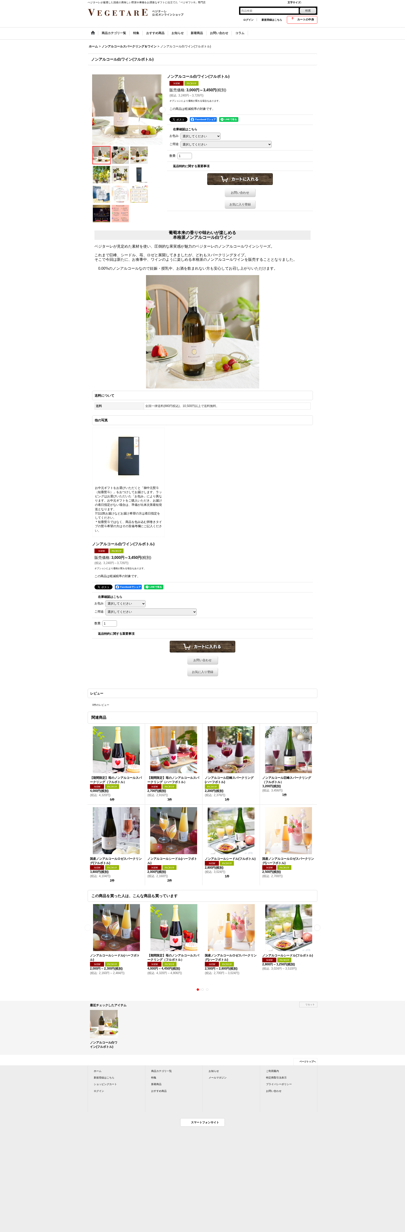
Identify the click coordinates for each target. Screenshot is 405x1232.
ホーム (97, 1071)
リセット (310, 1004)
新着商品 (156, 1084)
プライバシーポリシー (279, 1084)
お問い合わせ (240, 192)
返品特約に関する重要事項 (191, 166)
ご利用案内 (272, 1071)
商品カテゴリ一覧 (161, 1071)
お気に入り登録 (240, 204)
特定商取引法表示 (276, 1077)
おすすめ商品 (159, 1091)
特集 (153, 1077)
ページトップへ (308, 1061)
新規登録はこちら (272, 19)
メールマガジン (218, 1077)
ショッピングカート (105, 1084)
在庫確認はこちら (185, 129)
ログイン (248, 19)
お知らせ (214, 1071)
